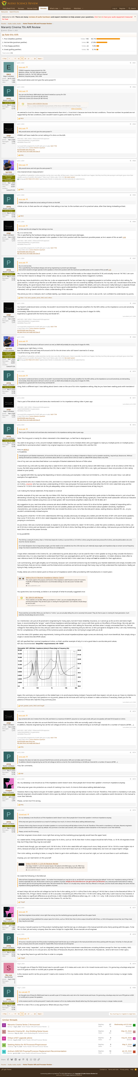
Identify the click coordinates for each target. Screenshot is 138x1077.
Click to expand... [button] (76, 109)
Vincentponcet (127, 1053)
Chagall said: (23, 814)
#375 (134, 779)
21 (28, 59)
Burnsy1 (10, 1027)
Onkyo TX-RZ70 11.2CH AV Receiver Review (42, 864)
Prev (5, 59)
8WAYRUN (79, 1075)
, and (32, 706)
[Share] (130, 63)
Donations (67, 8)
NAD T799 (54, 146)
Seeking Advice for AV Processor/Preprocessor (27, 1044)
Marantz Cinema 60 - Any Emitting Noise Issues (28, 1031)
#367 (134, 258)
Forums (43, 8)
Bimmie (10, 1040)
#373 (134, 711)
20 (25, 59)
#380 (134, 988)
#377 (134, 908)
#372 (134, 425)
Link (124, 237)
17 (15, 59)
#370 (134, 371)
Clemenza (11, 1033)
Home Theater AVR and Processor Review (34, 1027)
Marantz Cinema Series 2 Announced (24, 1024)
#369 (134, 337)
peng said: (22, 226)
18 (18, 59)
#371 (134, 398)
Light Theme (7, 1069)
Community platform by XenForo (57, 1073)
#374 (134, 752)
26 (35, 59)
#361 (134, 63)
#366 (134, 221)
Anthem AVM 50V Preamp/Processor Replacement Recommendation (37, 1051)
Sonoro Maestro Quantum (37, 148)
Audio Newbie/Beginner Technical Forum (36, 1033)
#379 (134, 964)
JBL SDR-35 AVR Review (34, 597)
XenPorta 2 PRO (60, 1075)
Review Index (32, 8)
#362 (134, 87)
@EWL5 (26, 449)
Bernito (10, 1053)
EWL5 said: (22, 91)
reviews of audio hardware (40, 17)
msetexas (10, 1046)
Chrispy (129, 1046)
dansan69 (129, 1026)
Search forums (14, 12)
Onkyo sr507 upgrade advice (20, 1038)
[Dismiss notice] (135, 17)
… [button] (12, 59)
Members (77, 8)
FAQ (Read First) (9, 8)
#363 (134, 124)
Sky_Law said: (23, 992)
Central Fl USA (10, 190)
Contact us (103, 1069)
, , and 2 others (36, 298)
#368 (134, 303)
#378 (134, 934)
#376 (134, 810)
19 (22, 59)
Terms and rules (113, 1069)
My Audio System (70, 177)
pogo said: (22, 67)
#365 (134, 195)
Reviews (21, 8)
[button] (59, 8)
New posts (4, 12)
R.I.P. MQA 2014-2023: (32, 179)
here (100, 17)
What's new (54, 8)
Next (39, 59)
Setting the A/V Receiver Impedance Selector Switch (45, 577)
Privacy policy (124, 1069)
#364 (134, 161)
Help (131, 1069)
